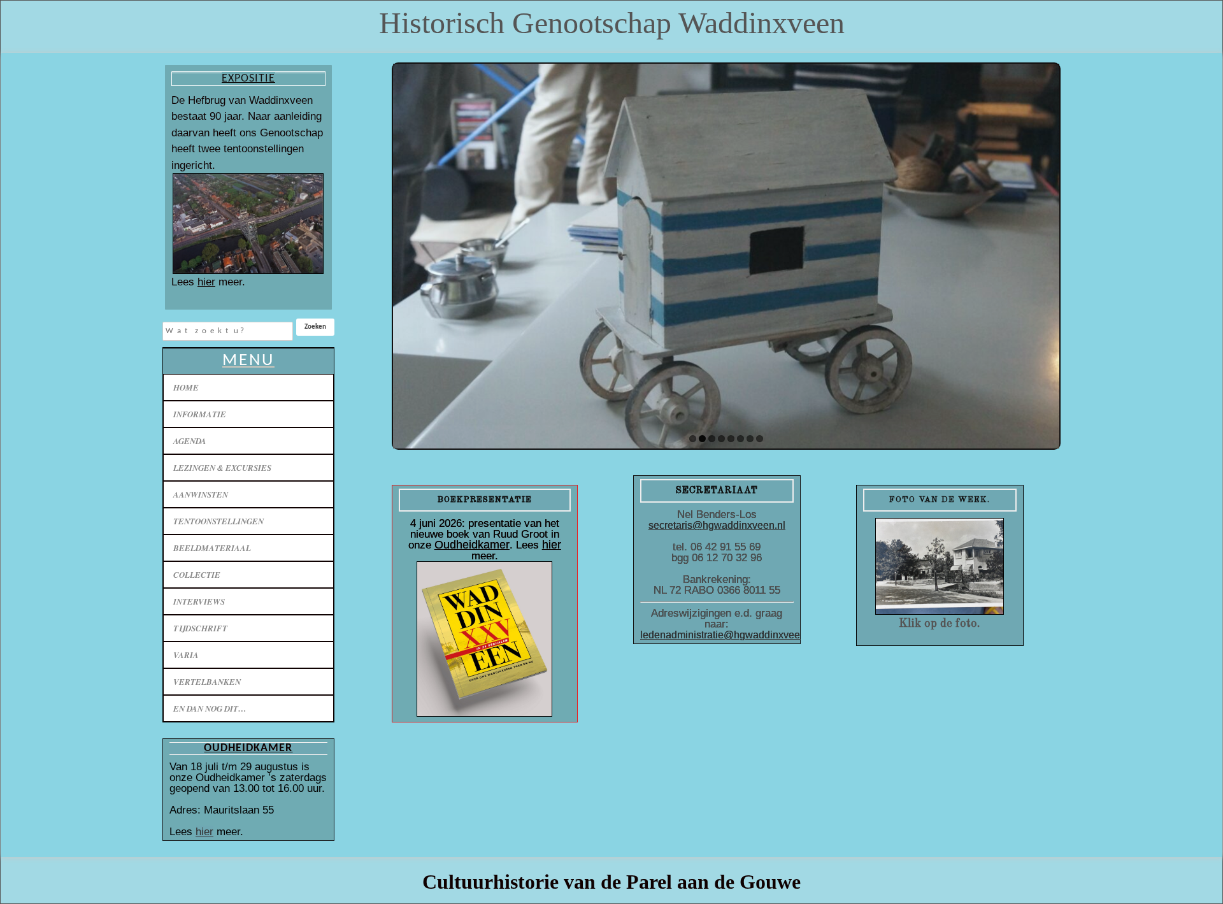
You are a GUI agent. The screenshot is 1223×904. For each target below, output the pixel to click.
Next (1046, 252)
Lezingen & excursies (222, 467)
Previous (405, 252)
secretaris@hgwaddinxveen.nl (716, 525)
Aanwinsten (200, 494)
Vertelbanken (207, 681)
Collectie (196, 574)
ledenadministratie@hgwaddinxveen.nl (728, 634)
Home (186, 387)
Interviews (199, 601)
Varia (186, 655)
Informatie (199, 414)
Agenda (189, 441)
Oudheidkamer (472, 544)
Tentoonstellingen (218, 521)
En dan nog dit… (210, 708)
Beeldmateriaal (212, 548)
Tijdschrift (200, 628)
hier (206, 282)
